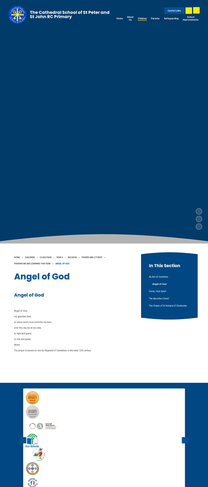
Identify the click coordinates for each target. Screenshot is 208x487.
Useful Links (174, 10)
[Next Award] (185, 440)
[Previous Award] (23, 440)
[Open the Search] (189, 10)
